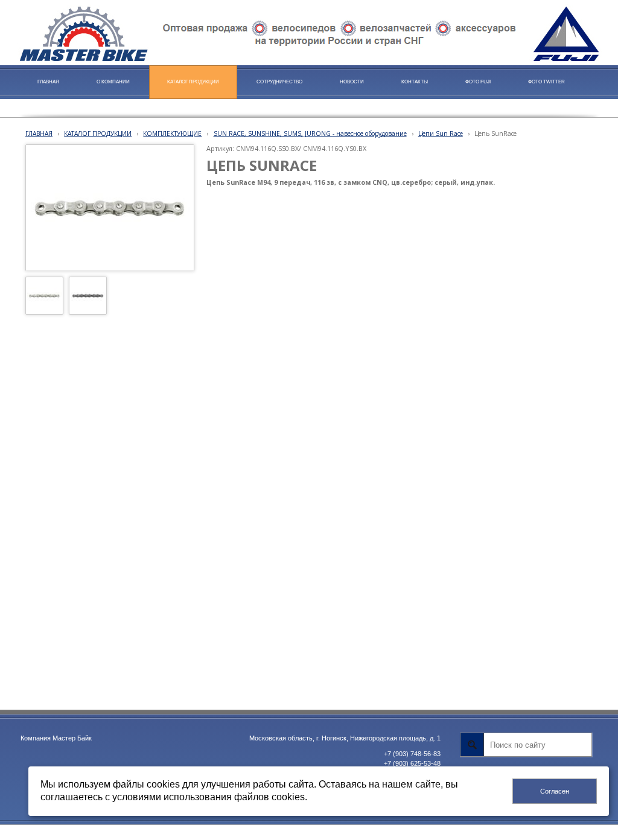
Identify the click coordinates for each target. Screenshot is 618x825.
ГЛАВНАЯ (39, 133)
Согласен (554, 791)
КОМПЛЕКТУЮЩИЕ (172, 133)
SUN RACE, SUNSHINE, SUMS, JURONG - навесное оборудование (310, 133)
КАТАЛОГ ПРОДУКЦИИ (98, 133)
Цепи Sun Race (440, 133)
